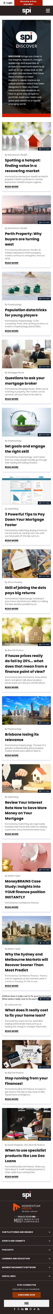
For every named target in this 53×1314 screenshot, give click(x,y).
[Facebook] (14, 1309)
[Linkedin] (22, 1309)
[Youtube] (26, 1309)
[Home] (26, 1195)
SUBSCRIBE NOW (26, 1294)
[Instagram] (30, 1309)
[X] (18, 1309)
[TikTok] (34, 1309)
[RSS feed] (38, 1309)
